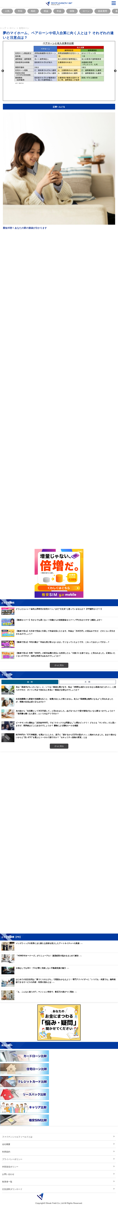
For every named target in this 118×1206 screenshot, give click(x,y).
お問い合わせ (8, 1174)
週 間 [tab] (30, 682)
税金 (46, 11)
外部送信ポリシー (10, 1167)
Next (115, 71)
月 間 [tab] (87, 682)
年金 (59, 11)
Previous (2, 71)
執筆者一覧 (7, 1182)
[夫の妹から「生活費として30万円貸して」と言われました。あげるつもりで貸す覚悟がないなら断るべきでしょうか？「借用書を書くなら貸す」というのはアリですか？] (7, 713)
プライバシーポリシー (12, 1159)
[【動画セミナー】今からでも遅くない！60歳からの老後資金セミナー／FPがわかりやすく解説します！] (52, 625)
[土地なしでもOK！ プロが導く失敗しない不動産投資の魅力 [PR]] (35, 973)
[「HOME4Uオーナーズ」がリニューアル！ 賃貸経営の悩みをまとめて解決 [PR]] (42, 962)
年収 (20, 11)
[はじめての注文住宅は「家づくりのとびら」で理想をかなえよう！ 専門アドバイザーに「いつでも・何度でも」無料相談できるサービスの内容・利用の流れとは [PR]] (59, 986)
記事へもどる (59, 107)
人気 (7, 11)
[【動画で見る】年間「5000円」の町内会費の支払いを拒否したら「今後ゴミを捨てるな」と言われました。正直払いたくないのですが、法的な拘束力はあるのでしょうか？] (59, 658)
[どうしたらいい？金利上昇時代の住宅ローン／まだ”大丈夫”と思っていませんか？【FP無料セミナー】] (52, 614)
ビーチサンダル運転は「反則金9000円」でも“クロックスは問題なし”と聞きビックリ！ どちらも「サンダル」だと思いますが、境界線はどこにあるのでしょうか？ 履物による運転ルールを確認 (66, 724)
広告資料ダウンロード (12, 1189)
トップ (3, 28)
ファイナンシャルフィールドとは (17, 1137)
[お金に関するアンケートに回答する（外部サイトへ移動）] (59, 1022)
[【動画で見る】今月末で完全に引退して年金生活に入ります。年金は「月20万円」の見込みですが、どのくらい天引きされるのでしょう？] (59, 636)
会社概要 (6, 1144)
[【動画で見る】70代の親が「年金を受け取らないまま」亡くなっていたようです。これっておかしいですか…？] (56, 647)
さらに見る (59, 665)
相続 (33, 11)
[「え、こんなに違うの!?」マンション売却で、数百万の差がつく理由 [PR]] (39, 999)
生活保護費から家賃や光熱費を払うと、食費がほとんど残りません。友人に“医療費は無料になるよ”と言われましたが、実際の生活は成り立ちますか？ (64, 700)
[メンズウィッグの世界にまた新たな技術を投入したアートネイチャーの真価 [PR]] (42, 950)
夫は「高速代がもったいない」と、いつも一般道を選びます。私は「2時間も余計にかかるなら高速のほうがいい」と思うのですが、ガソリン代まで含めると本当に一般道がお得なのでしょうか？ (66, 688)
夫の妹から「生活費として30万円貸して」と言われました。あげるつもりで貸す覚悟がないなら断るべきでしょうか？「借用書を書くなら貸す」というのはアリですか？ (65, 712)
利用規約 (6, 1152)
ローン (86, 11)
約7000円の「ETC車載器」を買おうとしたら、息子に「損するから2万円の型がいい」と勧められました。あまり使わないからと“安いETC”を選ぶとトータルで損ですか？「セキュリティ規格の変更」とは (66, 736)
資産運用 (102, 11)
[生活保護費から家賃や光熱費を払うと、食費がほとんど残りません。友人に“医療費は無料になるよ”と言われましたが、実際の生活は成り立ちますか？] (7, 702)
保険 (72, 11)
